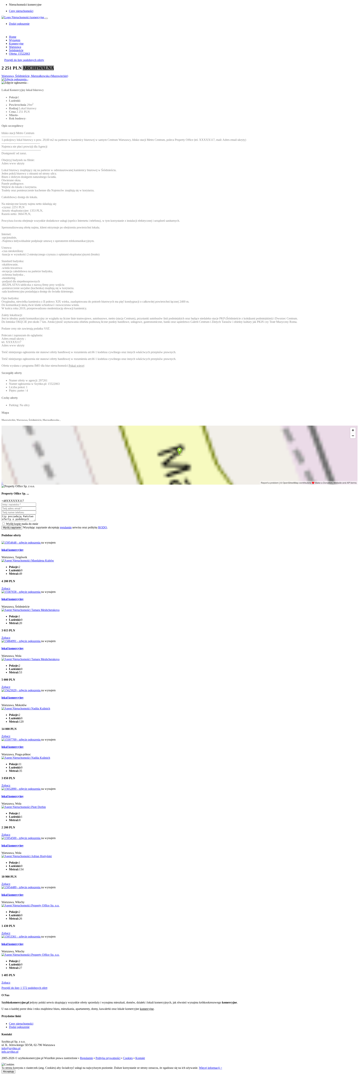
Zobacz (5, 588)
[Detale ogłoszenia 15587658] (21, 591)
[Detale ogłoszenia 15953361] (21, 936)
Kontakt (140, 1058)
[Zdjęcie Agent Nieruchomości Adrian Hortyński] (26, 856)
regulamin (66, 527)
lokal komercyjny (12, 549)
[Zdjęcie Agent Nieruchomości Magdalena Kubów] (27, 560)
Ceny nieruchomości (21, 11)
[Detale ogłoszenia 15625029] (21, 690)
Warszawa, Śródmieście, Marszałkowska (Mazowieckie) (34, 76)
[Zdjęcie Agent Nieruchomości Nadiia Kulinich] (25, 708)
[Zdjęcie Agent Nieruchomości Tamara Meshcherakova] (30, 610)
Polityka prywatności (108, 1058)
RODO (102, 527)
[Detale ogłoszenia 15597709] (21, 739)
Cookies (128, 1058)
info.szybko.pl (9, 1051)
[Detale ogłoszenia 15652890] (21, 788)
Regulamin (86, 1058)
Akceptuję (8, 1071)
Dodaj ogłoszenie (19, 1027)
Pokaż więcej (76, 365)
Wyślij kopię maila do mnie (22, 523)
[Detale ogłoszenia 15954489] (21, 887)
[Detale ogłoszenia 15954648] (21, 542)
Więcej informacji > (210, 1067)
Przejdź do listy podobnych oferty (24, 60)
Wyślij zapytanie (12, 527)
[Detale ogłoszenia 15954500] (21, 838)
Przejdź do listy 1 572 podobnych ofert (24, 987)
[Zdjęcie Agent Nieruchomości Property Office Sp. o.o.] (30, 905)
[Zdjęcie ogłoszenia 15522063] (14, 79)
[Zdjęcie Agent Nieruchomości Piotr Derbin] (23, 807)
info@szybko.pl (10, 1048)
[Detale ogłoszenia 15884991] (21, 641)
